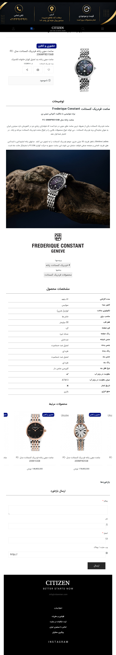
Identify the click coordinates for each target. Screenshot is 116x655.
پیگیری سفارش (58, 632)
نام (107, 518)
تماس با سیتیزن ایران (58, 627)
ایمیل (105, 533)
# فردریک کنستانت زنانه (58, 265)
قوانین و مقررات (58, 616)
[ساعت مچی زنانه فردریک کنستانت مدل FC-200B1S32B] (48, 432)
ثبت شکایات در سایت (58, 621)
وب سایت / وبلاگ (101, 547)
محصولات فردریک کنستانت (58, 275)
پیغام (105, 500)
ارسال (96, 566)
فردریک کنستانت (44, 64)
